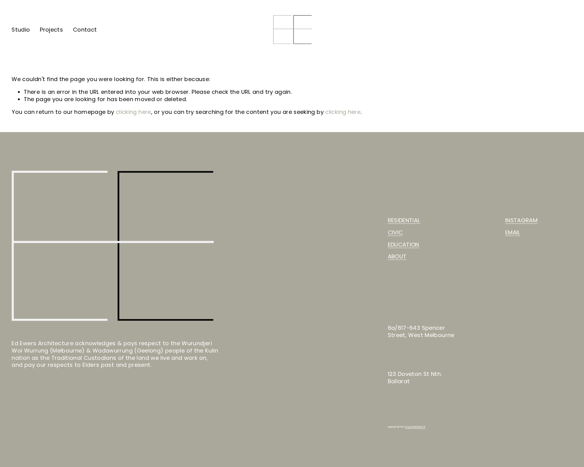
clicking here (133, 112)
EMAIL (512, 232)
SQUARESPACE (415, 427)
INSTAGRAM (521, 220)
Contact (85, 29)
